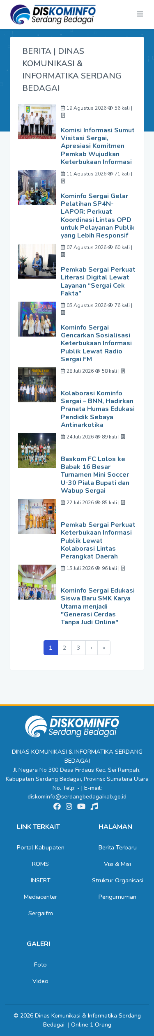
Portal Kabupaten (40, 847)
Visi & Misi (117, 864)
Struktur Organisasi (117, 880)
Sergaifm (40, 913)
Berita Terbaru (118, 847)
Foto (40, 964)
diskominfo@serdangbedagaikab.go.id (77, 797)
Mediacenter (40, 897)
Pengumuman (117, 897)
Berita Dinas (31, 144)
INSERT (41, 880)
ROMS (40, 864)
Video (40, 981)
